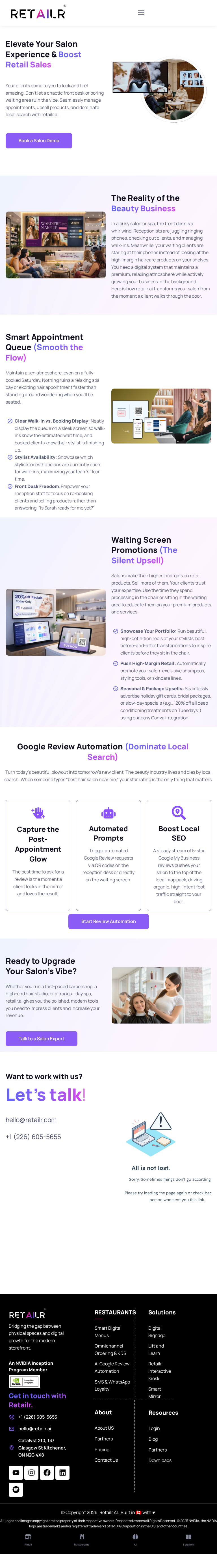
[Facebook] (47, 1473)
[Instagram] (31, 1473)
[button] (39, 140)
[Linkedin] (62, 1473)
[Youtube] (16, 1473)
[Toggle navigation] (141, 13)
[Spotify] (16, 1490)
